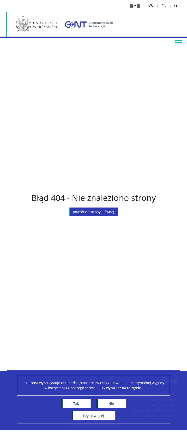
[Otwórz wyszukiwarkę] (174, 6)
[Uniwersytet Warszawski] (36, 24)
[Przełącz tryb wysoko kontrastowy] (151, 6)
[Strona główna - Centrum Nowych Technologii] (89, 24)
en (164, 6)
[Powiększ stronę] (131, 6)
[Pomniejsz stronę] (138, 6)
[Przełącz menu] (178, 42)
